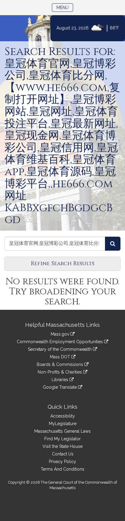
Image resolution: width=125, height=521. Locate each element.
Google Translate (60, 387)
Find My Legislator (62, 438)
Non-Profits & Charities (60, 372)
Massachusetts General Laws (62, 431)
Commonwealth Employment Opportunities (60, 341)
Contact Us (62, 454)
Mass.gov (60, 334)
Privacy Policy (62, 461)
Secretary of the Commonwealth (60, 349)
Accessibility (62, 416)
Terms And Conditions (62, 469)
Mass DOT (60, 356)
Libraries (60, 379)
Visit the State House (62, 446)
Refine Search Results (62, 263)
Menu (64, 7)
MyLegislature (62, 423)
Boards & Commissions (60, 364)
